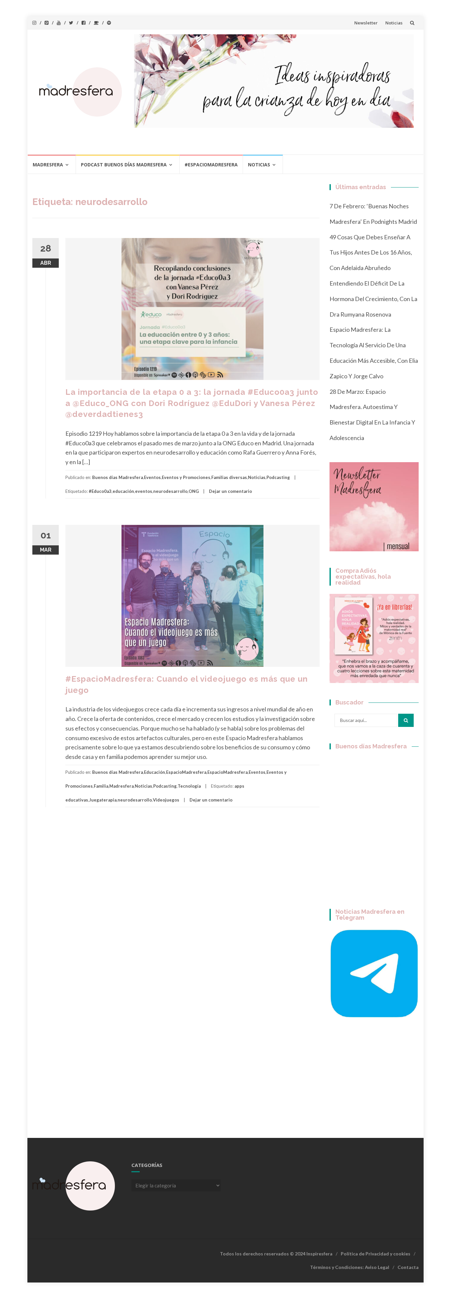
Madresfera (48, 164)
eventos (143, 491)
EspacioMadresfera (186, 772)
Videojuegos (166, 800)
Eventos (152, 477)
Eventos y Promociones (186, 477)
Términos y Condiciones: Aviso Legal (349, 1267)
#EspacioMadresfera (211, 164)
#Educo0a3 (100, 491)
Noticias (393, 23)
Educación (154, 772)
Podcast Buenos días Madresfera (124, 164)
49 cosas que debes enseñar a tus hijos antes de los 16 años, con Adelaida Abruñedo (371, 252)
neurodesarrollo (170, 491)
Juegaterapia (103, 800)
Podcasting (278, 477)
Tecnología (189, 786)
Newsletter (366, 23)
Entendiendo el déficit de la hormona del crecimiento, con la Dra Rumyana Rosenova (373, 299)
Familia (101, 786)
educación (123, 491)
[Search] (406, 720)
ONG (194, 491)
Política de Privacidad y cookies (375, 1253)
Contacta (408, 1267)
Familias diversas (229, 477)
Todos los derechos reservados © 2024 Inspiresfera (276, 1253)
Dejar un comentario (230, 491)
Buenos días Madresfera (117, 477)
